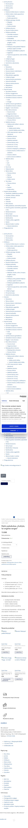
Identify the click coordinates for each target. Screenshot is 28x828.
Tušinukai (8, 201)
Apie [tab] (23, 400)
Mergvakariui (9, 85)
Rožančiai (9, 44)
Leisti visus (14, 426)
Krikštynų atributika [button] (11, 32)
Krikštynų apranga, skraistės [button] (13, 20)
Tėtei (8, 185)
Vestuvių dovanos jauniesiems (13, 79)
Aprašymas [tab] (4, 571)
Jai (8, 160)
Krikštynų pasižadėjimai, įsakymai (16, 50)
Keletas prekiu (9, 8)
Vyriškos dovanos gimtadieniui (14, 103)
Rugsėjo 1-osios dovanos (12, 108)
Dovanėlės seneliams (12, 34)
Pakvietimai (9, 67)
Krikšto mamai (11, 179)
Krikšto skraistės (11, 26)
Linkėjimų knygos (10, 59)
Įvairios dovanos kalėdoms (14, 156)
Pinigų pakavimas (8, 228)
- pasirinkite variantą (6, 680)
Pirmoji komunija (10, 61)
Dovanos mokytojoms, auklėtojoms (16, 148)
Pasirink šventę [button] (8, 89)
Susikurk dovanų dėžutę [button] (10, 191)
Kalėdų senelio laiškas (14, 128)
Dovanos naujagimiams (12, 93)
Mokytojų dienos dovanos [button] (12, 116)
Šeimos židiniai (10, 69)
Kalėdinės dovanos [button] (10, 122)
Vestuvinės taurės (10, 73)
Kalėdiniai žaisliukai (12, 140)
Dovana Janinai (9, 4)
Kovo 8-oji (8, 167)
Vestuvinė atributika (11, 81)
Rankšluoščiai (9, 218)
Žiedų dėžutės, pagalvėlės (12, 75)
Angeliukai (10, 52)
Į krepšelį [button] (5, 652)
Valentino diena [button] (10, 158)
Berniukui (9, 24)
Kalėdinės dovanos (12, 136)
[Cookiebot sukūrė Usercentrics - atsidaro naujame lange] (20, 397)
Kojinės (7, 222)
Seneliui (9, 187)
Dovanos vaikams (11, 154)
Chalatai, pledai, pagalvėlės (12, 220)
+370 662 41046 (10, 736)
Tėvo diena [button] (8, 181)
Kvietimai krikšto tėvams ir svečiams (15, 12)
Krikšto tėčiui (10, 189)
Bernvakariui (9, 87)
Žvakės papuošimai (12, 18)
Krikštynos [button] (6, 10)
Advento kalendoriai (12, 226)
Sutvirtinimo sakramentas (12, 63)
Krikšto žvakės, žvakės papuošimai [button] (15, 14)
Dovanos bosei (11, 112)
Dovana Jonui (9, 6)
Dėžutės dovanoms (11, 212)
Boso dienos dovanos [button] (11, 110)
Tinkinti (13, 430)
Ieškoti (4, 483)
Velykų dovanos (10, 169)
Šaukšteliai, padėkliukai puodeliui (14, 193)
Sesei (8, 99)
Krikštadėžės (10, 38)
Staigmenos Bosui (12, 114)
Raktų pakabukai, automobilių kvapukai (16, 205)
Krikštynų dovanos (10, 28)
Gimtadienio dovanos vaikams (13, 105)
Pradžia (3, 519)
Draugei (9, 101)
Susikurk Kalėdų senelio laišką (16, 130)
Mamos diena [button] (9, 171)
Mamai (9, 175)
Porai (8, 165)
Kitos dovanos (9, 203)
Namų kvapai (9, 214)
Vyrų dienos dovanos (11, 91)
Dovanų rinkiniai (11, 120)
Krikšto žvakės (11, 16)
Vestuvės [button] (6, 65)
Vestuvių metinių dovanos (12, 83)
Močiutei (9, 177)
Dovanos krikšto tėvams (12, 30)
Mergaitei (9, 22)
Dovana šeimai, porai (12, 142)
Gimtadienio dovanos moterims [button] (14, 97)
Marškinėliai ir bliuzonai (12, 216)
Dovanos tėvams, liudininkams (14, 71)
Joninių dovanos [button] (8, 1)
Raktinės (8, 199)
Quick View (4, 644)
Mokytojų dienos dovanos (14, 118)
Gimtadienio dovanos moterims (14, 95)
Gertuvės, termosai (10, 197)
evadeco (4, 723)
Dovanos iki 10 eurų (12, 146)
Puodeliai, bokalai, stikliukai (13, 195)
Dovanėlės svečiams (12, 36)
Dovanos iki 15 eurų (12, 144)
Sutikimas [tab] (4, 400)
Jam (8, 163)
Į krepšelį (6, 556)
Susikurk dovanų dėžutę (11, 519)
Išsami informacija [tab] (14, 400)
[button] (14, 232)
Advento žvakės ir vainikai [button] (12, 224)
